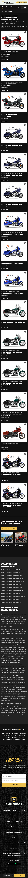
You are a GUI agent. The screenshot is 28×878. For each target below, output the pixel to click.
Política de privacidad (21, 843)
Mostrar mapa (7, 875)
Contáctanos (18, 821)
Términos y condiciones (7, 843)
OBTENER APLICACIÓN (22, 2)
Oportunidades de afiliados (14, 832)
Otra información (14, 848)
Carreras (14, 837)
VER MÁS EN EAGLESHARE (9, 528)
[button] (14, 45)
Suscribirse (14, 785)
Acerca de (9, 821)
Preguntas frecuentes (20, 816)
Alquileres (22, 810)
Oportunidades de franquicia (14, 827)
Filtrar (20, 875)
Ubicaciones (6, 810)
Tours (14, 810)
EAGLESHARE (6, 816)
